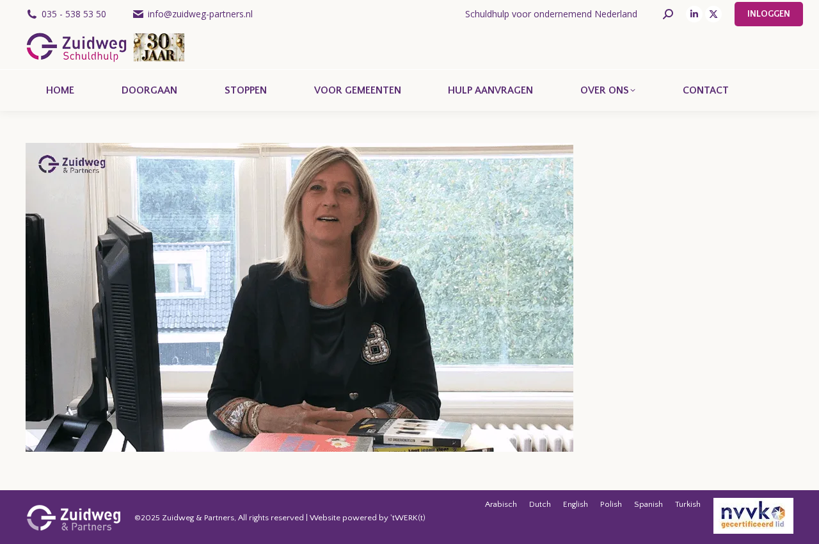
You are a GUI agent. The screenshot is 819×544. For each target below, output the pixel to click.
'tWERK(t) (407, 517)
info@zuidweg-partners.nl (200, 14)
